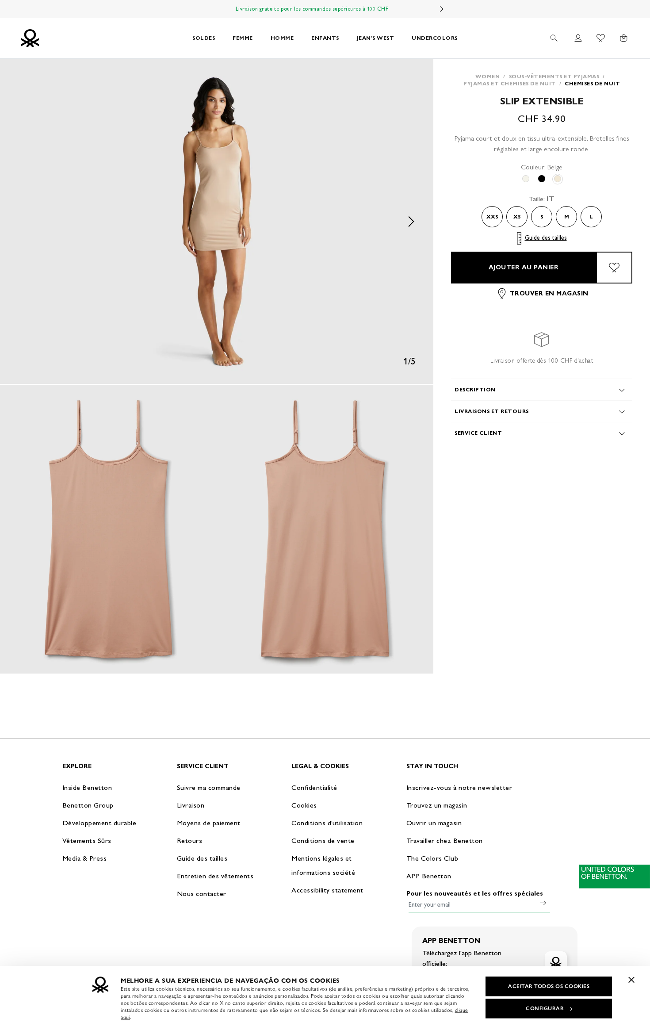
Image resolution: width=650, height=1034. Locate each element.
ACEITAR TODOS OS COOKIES (548, 986)
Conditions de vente (323, 840)
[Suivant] (442, 9)
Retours (190, 840)
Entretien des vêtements (215, 876)
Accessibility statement (327, 890)
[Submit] (543, 903)
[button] (216, 221)
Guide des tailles (546, 238)
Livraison (191, 805)
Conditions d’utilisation (327, 823)
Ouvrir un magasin (434, 823)
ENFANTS (325, 37)
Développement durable (99, 823)
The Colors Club (432, 858)
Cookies (304, 805)
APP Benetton (428, 876)
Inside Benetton (87, 787)
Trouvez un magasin (436, 805)
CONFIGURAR (545, 1008)
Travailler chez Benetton (444, 840)
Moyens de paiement (209, 823)
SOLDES (203, 37)
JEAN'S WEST (375, 37)
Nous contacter (201, 893)
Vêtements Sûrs (86, 840)
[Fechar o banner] (631, 980)
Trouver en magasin (549, 293)
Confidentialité (314, 787)
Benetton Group (88, 805)
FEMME (243, 37)
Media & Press (84, 858)
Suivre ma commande (209, 787)
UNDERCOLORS (435, 37)
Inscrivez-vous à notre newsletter (459, 787)
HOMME (282, 37)
